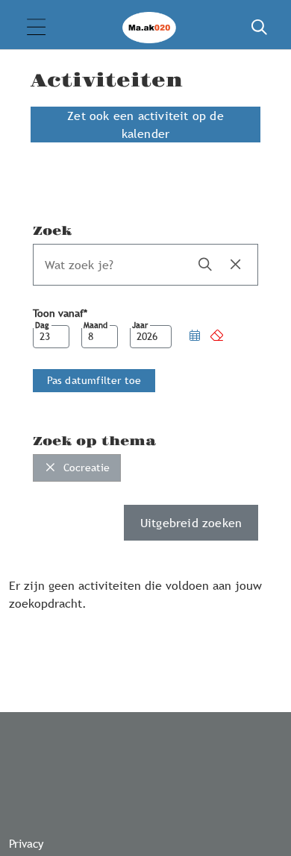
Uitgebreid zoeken (191, 522)
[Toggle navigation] (36, 28)
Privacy (26, 843)
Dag (42, 325)
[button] (195, 336)
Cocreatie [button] (85, 467)
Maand (95, 325)
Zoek (52, 231)
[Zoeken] (259, 27)
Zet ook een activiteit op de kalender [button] (145, 124)
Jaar (140, 325)
